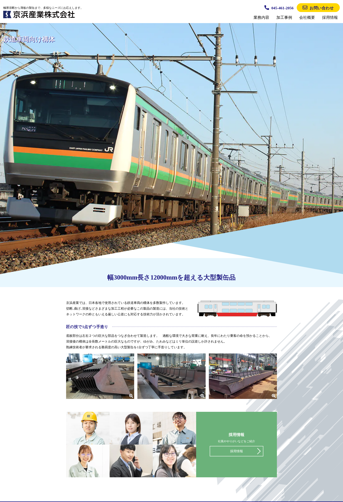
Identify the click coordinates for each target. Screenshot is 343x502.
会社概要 (307, 18)
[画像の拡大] (100, 376)
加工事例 (284, 18)
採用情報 (330, 18)
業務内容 (261, 18)
